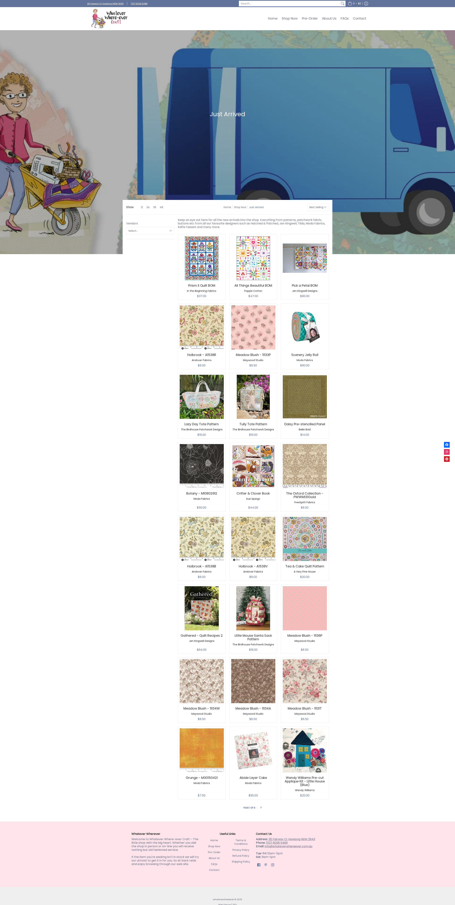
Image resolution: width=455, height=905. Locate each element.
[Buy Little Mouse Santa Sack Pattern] (253, 608)
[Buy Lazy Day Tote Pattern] (202, 397)
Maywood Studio (253, 360)
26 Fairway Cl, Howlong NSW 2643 (105, 3)
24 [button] (148, 207)
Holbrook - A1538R (201, 355)
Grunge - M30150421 (202, 777)
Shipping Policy (241, 861)
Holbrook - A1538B (201, 566)
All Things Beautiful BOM (253, 285)
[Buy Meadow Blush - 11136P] (305, 608)
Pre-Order (214, 852)
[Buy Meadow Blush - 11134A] (253, 681)
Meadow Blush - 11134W (201, 708)
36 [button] (154, 207)
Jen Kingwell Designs (304, 291)
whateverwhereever (223, 899)
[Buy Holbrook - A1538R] (202, 327)
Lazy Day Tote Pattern (201, 424)
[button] (354, 3)
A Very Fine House (305, 571)
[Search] (343, 3)
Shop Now (240, 207)
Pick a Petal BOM (305, 285)
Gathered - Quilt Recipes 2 (202, 635)
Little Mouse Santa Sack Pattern (253, 637)
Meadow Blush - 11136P (304, 635)
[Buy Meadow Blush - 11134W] (202, 681)
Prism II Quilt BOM (201, 285)
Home (227, 207)
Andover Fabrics (202, 360)
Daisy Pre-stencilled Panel (304, 424)
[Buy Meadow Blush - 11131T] (305, 681)
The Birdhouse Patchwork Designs (202, 429)
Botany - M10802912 (201, 493)
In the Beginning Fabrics (201, 291)
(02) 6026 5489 (139, 3)
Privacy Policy (240, 850)
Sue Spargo (253, 499)
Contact (214, 870)
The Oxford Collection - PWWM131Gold (304, 495)
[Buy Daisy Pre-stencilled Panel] (305, 397)
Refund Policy (240, 856)
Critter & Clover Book (253, 493)
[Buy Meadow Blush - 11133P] (253, 327)
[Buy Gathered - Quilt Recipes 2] (202, 608)
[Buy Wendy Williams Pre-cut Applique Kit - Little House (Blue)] (305, 750)
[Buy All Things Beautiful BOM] (253, 258)
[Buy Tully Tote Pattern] (253, 397)
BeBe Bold (305, 429)
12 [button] (142, 207)
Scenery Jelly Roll (304, 355)
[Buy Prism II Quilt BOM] (202, 258)
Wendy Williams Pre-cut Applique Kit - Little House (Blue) (305, 781)
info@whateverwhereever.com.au (288, 846)
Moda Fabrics (305, 360)
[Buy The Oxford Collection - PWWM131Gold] (305, 466)
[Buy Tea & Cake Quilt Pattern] (305, 539)
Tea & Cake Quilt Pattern (304, 566)
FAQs (214, 864)
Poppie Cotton (253, 291)
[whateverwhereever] (109, 18)
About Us (214, 858)
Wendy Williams (305, 790)
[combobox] (289, 3)
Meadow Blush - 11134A (253, 708)
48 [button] (161, 207)
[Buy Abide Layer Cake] (253, 750)
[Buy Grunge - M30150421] (202, 750)
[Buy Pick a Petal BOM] (305, 258)
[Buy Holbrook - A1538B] (202, 539)
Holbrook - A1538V (253, 566)
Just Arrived (256, 207)
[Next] (261, 807)
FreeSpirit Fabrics (304, 502)
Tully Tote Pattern (253, 424)
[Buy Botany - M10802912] (202, 466)
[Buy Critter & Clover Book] (253, 466)
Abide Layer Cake (253, 777)
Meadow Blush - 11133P (253, 355)
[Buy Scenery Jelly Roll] (305, 327)
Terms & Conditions (241, 842)
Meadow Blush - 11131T (305, 708)
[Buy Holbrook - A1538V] (253, 539)
